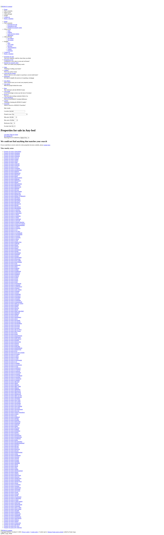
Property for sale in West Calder (12, 507)
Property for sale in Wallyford (12, 503)
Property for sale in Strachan (11, 477)
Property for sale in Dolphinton (12, 249)
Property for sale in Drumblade (12, 253)
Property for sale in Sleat (10, 467)
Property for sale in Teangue (11, 486)
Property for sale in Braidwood (12, 194)
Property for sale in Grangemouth (13, 302)
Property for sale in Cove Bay (12, 231)
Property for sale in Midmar (11, 388)
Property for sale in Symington (12, 484)
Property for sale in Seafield (11, 461)
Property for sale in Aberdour (12, 154)
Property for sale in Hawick (11, 308)
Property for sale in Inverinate (12, 320)
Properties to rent (12, 26)
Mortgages (10, 35)
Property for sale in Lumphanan (12, 378)
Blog (9, 43)
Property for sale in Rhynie (11, 446)
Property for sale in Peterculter (12, 421)
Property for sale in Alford (11, 160)
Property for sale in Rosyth (11, 451)
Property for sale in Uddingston (12, 498)
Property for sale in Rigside (11, 447)
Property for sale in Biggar (11, 182)
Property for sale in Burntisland (12, 208)
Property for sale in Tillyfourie (12, 489)
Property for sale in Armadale (12, 168)
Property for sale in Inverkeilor (12, 322)
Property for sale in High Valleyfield (14, 311)
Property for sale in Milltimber (12, 389)
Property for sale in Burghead (12, 524)
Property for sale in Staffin (11, 469)
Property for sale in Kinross (11, 343)
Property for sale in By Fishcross (13, 527)
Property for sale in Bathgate (11, 179)
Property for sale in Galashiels (12, 285)
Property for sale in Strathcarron (12, 478)
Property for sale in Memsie (11, 385)
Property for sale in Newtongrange (13, 409)
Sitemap (50, 532)
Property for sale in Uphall (11, 500)
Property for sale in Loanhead (12, 371)
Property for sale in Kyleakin (12, 354)
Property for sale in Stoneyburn (12, 475)
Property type (7, 114)
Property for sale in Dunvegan (12, 259)
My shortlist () (8, 136)
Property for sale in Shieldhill (12, 463)
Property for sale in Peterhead (12, 423)
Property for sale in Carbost (11, 214)
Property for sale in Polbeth (11, 429)
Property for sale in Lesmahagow (13, 365)
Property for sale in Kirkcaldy (12, 346)
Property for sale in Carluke (11, 217)
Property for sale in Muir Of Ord (13, 395)
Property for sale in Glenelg (11, 292)
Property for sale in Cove (11, 230)
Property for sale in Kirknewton (12, 349)
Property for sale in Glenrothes (12, 297)
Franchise (10, 50)
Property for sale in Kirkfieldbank (13, 348)
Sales (9, 30)
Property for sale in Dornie (11, 251)
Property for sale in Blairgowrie (12, 187)
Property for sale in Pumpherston (13, 437)
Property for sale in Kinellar (11, 340)
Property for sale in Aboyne (11, 157)
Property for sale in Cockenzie (12, 228)
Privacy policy (26, 532)
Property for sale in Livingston (12, 369)
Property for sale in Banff (11, 176)
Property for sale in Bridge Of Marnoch (14, 196)
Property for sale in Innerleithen (12, 317)
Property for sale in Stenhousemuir (13, 470)
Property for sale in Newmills (12, 408)
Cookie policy (34, 532)
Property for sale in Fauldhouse (12, 271)
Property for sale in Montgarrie (12, 391)
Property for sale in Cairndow (12, 210)
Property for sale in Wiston (11, 521)
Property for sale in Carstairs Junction (14, 222)
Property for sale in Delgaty (11, 246)
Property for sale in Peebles (11, 418)
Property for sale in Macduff (11, 381)
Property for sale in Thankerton (12, 487)
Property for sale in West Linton (12, 509)
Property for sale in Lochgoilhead (13, 375)
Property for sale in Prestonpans (12, 435)
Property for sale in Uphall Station (13, 501)
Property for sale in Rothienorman (13, 452)
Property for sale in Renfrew (11, 444)
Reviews (10, 46)
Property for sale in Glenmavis (12, 296)
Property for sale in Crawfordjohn (13, 234)
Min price (6, 117)
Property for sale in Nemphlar (12, 398)
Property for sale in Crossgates (12, 237)
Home (5, 9)
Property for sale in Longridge (12, 377)
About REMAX (12, 47)
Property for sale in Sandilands (12, 455)
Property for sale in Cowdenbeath (13, 233)
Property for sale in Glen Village (13, 289)
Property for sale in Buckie (11, 205)
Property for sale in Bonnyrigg (12, 193)
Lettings (10, 32)
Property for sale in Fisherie (11, 276)
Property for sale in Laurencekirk (13, 360)
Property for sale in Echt (10, 263)
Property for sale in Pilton (11, 426)
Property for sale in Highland (12, 312)
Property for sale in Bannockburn (13, 177)
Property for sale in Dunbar (11, 256)
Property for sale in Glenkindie (12, 294)
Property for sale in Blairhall (11, 188)
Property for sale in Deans (11, 245)
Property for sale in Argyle (11, 167)
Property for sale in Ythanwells (12, 523)
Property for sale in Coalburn (12, 226)
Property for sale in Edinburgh (12, 265)
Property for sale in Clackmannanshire (14, 225)
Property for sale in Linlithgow (12, 368)
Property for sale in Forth (11, 282)
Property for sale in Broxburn (12, 202)
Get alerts (6, 134)
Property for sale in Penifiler (11, 420)
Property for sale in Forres (11, 280)
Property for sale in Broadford (12, 199)
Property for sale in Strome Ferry (13, 481)
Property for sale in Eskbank (11, 268)
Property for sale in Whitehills (12, 515)
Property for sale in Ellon (11, 266)
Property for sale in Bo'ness (11, 190)
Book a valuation (8, 18)
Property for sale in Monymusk (12, 392)
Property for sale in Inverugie (12, 326)
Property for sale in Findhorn (12, 274)
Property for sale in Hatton (11, 306)
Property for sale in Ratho (11, 440)
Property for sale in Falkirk (11, 269)
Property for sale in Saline (11, 454)
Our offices (11, 38)
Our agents (10, 40)
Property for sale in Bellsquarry (12, 180)
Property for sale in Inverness (12, 325)
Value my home (14, 134)
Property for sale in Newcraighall (13, 406)
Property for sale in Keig (10, 332)
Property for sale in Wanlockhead (13, 504)
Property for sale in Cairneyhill (12, 211)
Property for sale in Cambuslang (12, 213)
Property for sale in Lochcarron (12, 372)
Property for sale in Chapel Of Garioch (14, 223)
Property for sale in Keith (11, 334)
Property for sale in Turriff (11, 495)
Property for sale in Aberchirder (12, 151)
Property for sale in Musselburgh (13, 397)
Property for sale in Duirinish (12, 254)
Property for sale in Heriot (11, 309)
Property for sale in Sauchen (11, 457)
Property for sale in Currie (11, 240)
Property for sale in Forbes (11, 277)
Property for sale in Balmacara (12, 173)
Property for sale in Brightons (12, 197)
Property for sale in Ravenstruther (13, 441)
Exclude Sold (7, 126)
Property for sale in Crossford (12, 236)
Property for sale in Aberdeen (12, 153)
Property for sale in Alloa (11, 162)
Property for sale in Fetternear (12, 273)
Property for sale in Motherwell (12, 394)
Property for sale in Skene (11, 466)
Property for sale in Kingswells (12, 342)
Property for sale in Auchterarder (13, 170)
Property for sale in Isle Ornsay (12, 331)
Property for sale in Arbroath (11, 164)
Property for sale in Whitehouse (12, 517)
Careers (10, 49)
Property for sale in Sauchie (11, 458)
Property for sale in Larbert (11, 357)
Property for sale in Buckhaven (12, 203)
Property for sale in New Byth (12, 400)
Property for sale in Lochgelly (12, 374)
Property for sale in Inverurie (12, 328)
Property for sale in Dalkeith (11, 243)
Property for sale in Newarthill (12, 401)
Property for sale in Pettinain (11, 424)
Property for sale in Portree (11, 432)
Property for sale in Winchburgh (12, 518)
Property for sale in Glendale (12, 291)
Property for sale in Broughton (12, 200)
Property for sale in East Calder (12, 260)
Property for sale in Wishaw (11, 520)
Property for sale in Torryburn (12, 490)
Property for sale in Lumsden (12, 380)
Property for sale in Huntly (11, 315)
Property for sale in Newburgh (12, 404)
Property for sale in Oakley (11, 414)
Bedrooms (7, 123)
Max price (7, 120)
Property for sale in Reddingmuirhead (14, 443)
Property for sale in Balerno (11, 171)
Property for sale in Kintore (11, 345)
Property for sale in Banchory (12, 174)
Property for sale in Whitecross (12, 513)
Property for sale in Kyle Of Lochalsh (14, 352)
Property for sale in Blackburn (12, 185)
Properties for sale (12, 24)
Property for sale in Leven (11, 366)
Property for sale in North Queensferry (14, 412)
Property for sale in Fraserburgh (12, 283)
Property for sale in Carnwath (12, 220)
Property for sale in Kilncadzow (12, 339)
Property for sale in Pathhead (12, 417)
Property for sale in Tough (11, 492)
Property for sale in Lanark (11, 355)
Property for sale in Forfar (11, 279)
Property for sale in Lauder (11, 358)
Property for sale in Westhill (11, 510)
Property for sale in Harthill (11, 305)
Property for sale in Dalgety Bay (13, 242)
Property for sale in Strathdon (12, 480)
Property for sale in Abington (12, 156)
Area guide (10, 44)
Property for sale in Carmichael (12, 219)
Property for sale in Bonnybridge (13, 191)
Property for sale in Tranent (11, 494)
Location (6, 111)
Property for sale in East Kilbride (13, 262)
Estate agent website (57, 532)
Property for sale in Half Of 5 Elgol (13, 303)
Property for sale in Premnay (11, 434)
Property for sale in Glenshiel (12, 299)
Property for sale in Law (10, 362)
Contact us (7, 17)
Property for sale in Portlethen (12, 431)
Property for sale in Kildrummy (12, 337)
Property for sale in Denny (11, 248)
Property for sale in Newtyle (11, 411)
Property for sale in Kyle (10, 351)
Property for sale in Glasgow (12, 288)
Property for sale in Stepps (11, 472)
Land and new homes (13, 34)
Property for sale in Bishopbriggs (13, 184)
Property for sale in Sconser (11, 460)
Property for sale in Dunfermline (13, 257)
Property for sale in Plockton (11, 428)
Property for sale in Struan (11, 483)
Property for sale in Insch (11, 319)
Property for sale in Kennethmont (13, 335)
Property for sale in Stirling (11, 474)
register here (47, 145)
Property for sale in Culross (11, 239)
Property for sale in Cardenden (12, 216)
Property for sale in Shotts (11, 464)
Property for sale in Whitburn (12, 512)
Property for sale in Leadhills (12, 363)
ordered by (17, 137)
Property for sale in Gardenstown (13, 286)
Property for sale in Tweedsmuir (12, 497)
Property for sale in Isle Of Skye (12, 329)
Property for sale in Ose (10, 415)
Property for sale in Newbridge (12, 403)
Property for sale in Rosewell (12, 449)
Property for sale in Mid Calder (12, 386)
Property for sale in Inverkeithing (13, 323)
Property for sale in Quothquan (12, 438)
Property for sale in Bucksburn (12, 207)
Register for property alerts (15, 27)
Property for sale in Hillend (11, 314)
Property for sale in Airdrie (11, 159)
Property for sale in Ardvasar (12, 165)
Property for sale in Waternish (12, 506)
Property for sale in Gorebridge (12, 300)
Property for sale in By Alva (11, 526)
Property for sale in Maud (11, 383)
